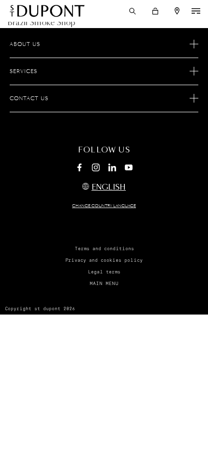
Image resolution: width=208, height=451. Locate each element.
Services (23, 71)
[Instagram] (96, 169)
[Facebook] (79, 169)
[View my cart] (155, 11)
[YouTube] (129, 168)
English (108, 187)
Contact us (29, 98)
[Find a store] (177, 11)
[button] (132, 11)
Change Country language (104, 206)
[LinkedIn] (112, 169)
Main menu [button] (104, 283)
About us (25, 44)
